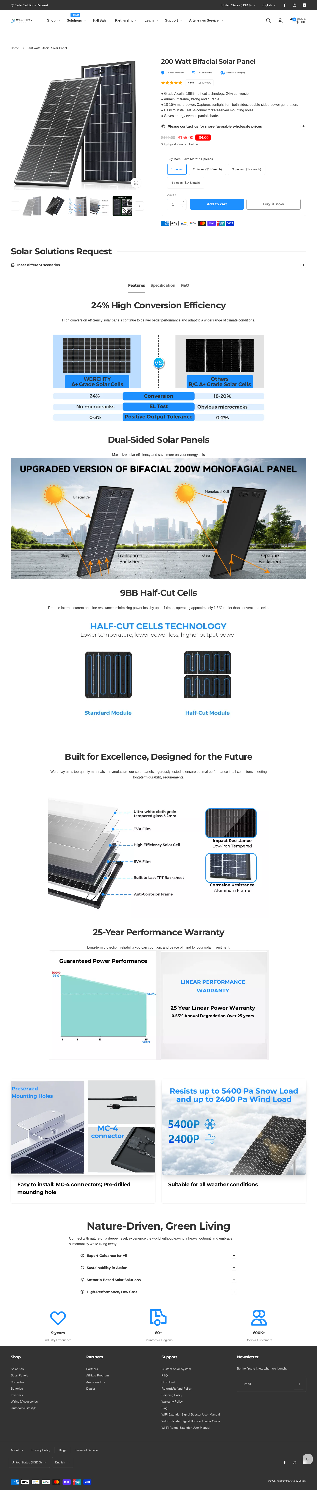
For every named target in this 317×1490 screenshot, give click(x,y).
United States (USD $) (236, 5)
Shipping (166, 144)
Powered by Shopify (296, 1481)
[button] (52, 21)
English (267, 5)
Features (136, 285)
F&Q (185, 285)
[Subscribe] (298, 1384)
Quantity (171, 194)
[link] (29, 5)
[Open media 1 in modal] (77, 123)
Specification (163, 285)
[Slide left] (15, 205)
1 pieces (177, 169)
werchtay (281, 1481)
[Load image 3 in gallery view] (77, 206)
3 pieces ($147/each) (246, 169)
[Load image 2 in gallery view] (55, 206)
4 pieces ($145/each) (185, 182)
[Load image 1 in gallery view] (32, 206)
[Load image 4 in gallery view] (100, 206)
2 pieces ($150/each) (207, 169)
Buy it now (273, 204)
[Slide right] (139, 205)
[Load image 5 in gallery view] (122, 206)
